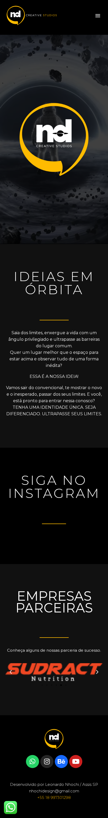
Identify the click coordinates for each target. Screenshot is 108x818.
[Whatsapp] (32, 761)
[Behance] (61, 761)
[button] (10, 672)
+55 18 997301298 (54, 797)
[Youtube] (75, 761)
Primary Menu (97, 16)
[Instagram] (46, 761)
